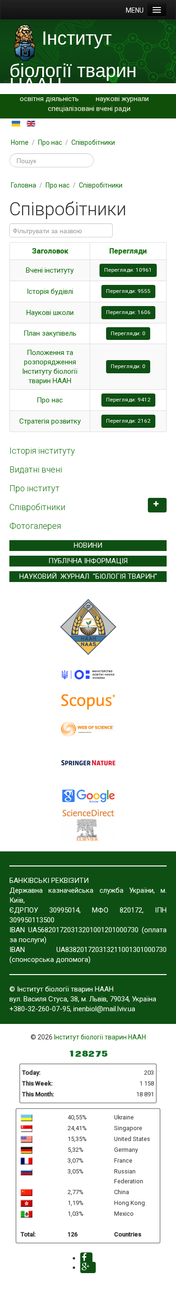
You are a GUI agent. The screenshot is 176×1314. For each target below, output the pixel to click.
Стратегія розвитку (50, 421)
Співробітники (37, 507)
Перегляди (128, 251)
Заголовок (50, 251)
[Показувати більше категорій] (157, 505)
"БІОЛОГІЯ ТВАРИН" (125, 576)
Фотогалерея (35, 526)
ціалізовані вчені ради (94, 108)
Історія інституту (42, 451)
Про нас (50, 400)
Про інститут (34, 488)
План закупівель (50, 333)
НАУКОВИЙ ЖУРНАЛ (54, 576)
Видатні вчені (35, 469)
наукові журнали (122, 98)
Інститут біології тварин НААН (100, 1037)
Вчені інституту (50, 270)
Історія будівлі (50, 291)
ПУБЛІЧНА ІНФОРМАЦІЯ (88, 561)
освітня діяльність (49, 98)
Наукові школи (50, 312)
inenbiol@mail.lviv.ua (104, 1009)
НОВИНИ (88, 545)
